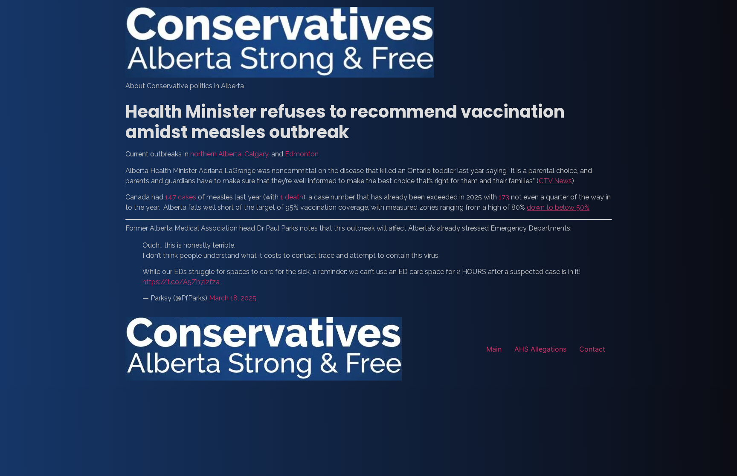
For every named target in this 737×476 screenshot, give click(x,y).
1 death (291, 197)
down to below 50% (558, 207)
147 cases (180, 197)
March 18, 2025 (232, 298)
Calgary (256, 154)
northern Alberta (215, 154)
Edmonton (302, 154)
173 (504, 197)
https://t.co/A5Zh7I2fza (181, 282)
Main (494, 349)
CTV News (555, 181)
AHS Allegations (540, 349)
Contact (592, 349)
